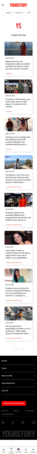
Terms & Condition (8, 414)
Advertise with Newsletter (14, 403)
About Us (5, 411)
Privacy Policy (29, 411)
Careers (16, 411)
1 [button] (17, 349)
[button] (14, 349)
